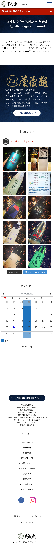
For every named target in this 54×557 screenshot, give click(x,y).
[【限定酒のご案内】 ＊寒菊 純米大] (39, 207)
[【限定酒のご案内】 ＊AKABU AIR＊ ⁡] (39, 232)
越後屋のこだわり (28, 113)
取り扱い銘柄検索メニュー (17, 11)
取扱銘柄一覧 (27, 458)
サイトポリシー (27, 484)
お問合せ (27, 479)
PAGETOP (48, 551)
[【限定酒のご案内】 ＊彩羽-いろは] (14, 183)
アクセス (27, 473)
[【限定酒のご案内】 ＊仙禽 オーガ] (14, 207)
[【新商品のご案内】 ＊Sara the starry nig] (14, 232)
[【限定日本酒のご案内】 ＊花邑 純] (39, 256)
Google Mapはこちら (28, 397)
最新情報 (27, 447)
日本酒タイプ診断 (27, 468)
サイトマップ (27, 489)
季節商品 (27, 452)
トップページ (27, 442)
